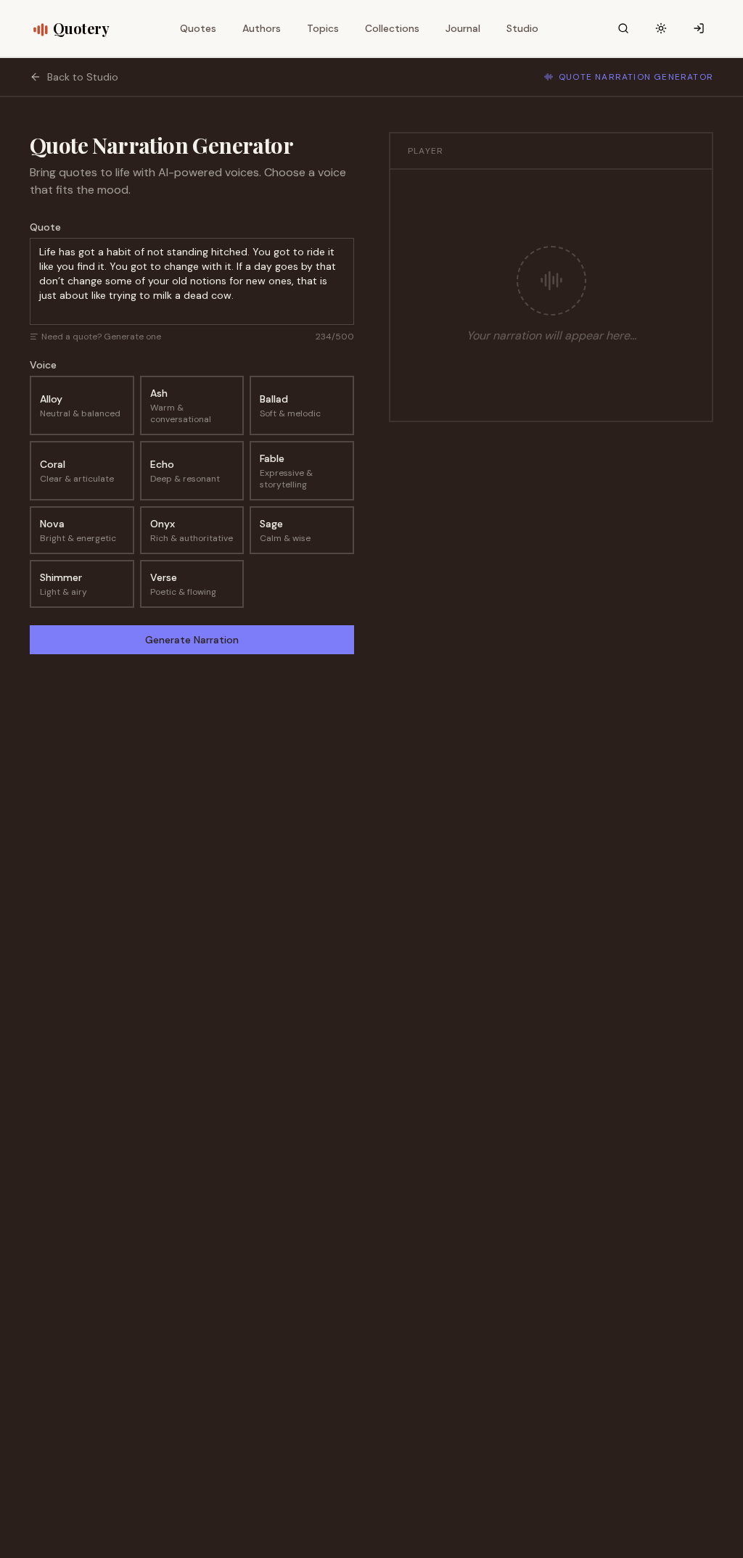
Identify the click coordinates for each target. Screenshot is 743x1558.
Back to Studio (82, 76)
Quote (45, 227)
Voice (43, 365)
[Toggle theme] (661, 28)
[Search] (623, 28)
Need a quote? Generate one (101, 336)
